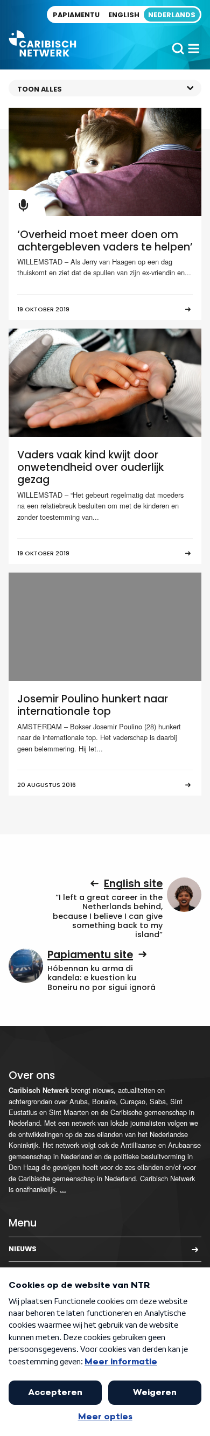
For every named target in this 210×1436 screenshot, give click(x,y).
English (123, 14)
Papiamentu (76, 14)
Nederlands (171, 14)
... (63, 1189)
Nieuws (23, 1248)
